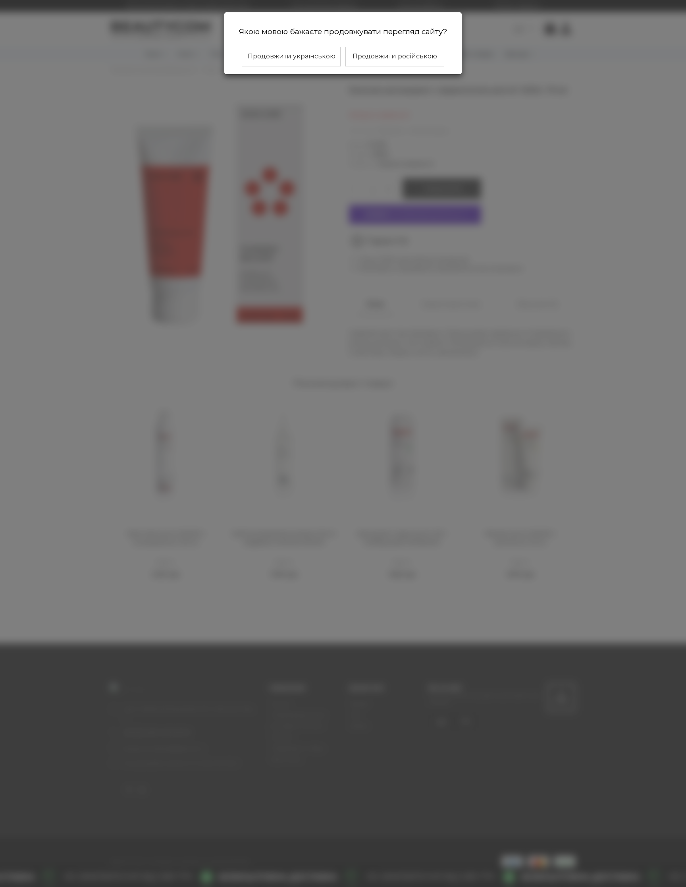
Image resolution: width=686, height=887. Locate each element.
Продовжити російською (395, 56)
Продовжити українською (291, 56)
